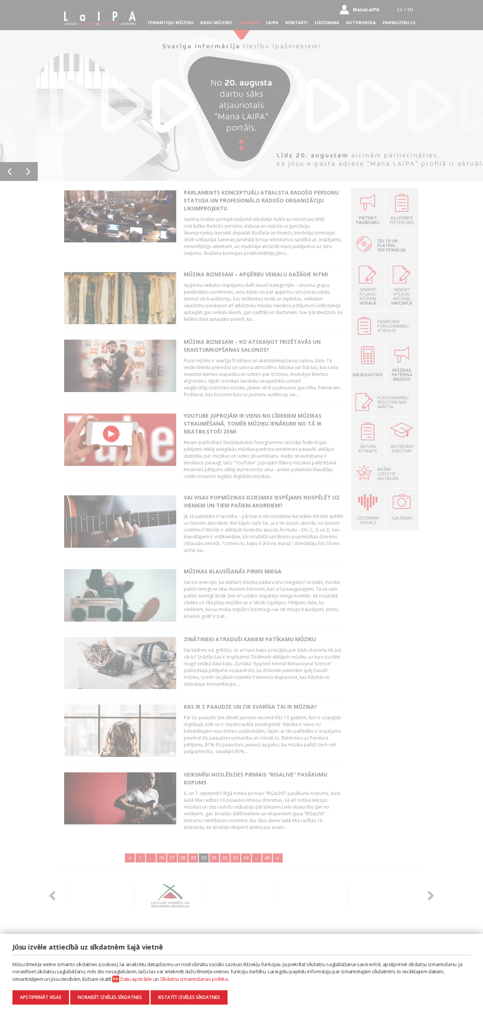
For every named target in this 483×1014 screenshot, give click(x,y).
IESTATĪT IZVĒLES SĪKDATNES (189, 997)
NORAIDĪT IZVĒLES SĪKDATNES (110, 997)
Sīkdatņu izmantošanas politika (194, 979)
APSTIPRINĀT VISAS (41, 997)
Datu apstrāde (136, 979)
